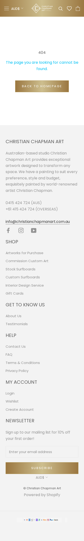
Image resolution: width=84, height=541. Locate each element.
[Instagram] (21, 230)
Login (10, 393)
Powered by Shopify (42, 495)
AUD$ (15, 8)
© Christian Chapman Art (42, 488)
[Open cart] (78, 8)
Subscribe (42, 468)
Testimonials (17, 323)
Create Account (20, 409)
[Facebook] (8, 230)
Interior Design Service (25, 285)
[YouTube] (33, 230)
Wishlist (12, 401)
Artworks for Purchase (24, 252)
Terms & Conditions (23, 362)
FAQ (9, 354)
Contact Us (16, 346)
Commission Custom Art (27, 260)
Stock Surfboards (20, 269)
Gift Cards (15, 293)
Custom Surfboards (23, 277)
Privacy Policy (17, 370)
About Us (13, 315)
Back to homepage (42, 86)
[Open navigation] (6, 8)
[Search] (61, 8)
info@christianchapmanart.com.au (38, 221)
